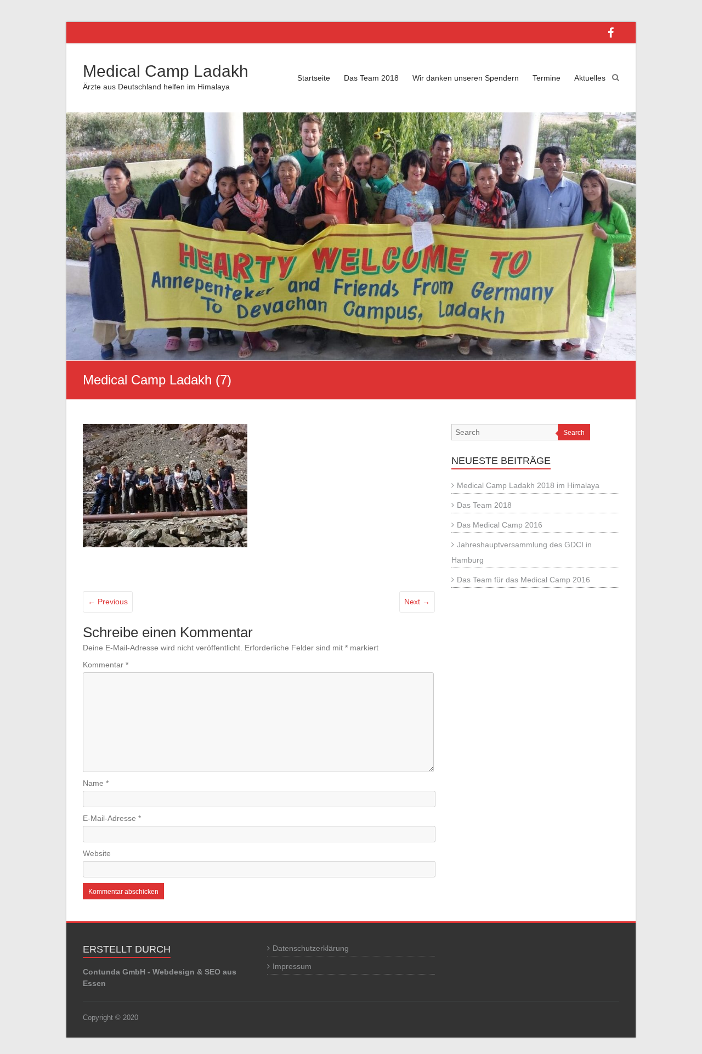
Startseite (313, 77)
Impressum (292, 966)
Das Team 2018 (371, 77)
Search (574, 433)
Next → (417, 601)
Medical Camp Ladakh (165, 71)
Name (96, 783)
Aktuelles (589, 77)
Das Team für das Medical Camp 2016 (523, 579)
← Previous (108, 601)
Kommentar (105, 664)
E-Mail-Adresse (112, 818)
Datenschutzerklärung (311, 948)
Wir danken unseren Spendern (465, 77)
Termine (547, 77)
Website (97, 853)
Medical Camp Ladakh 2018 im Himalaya (528, 485)
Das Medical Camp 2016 (499, 524)
